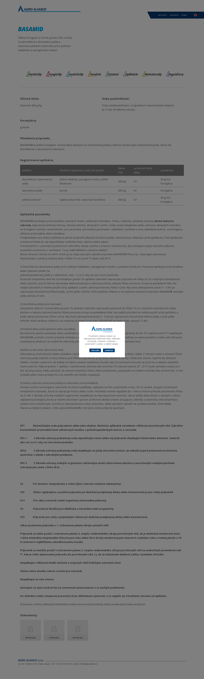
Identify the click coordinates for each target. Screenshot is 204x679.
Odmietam (109, 350)
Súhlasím (95, 350)
